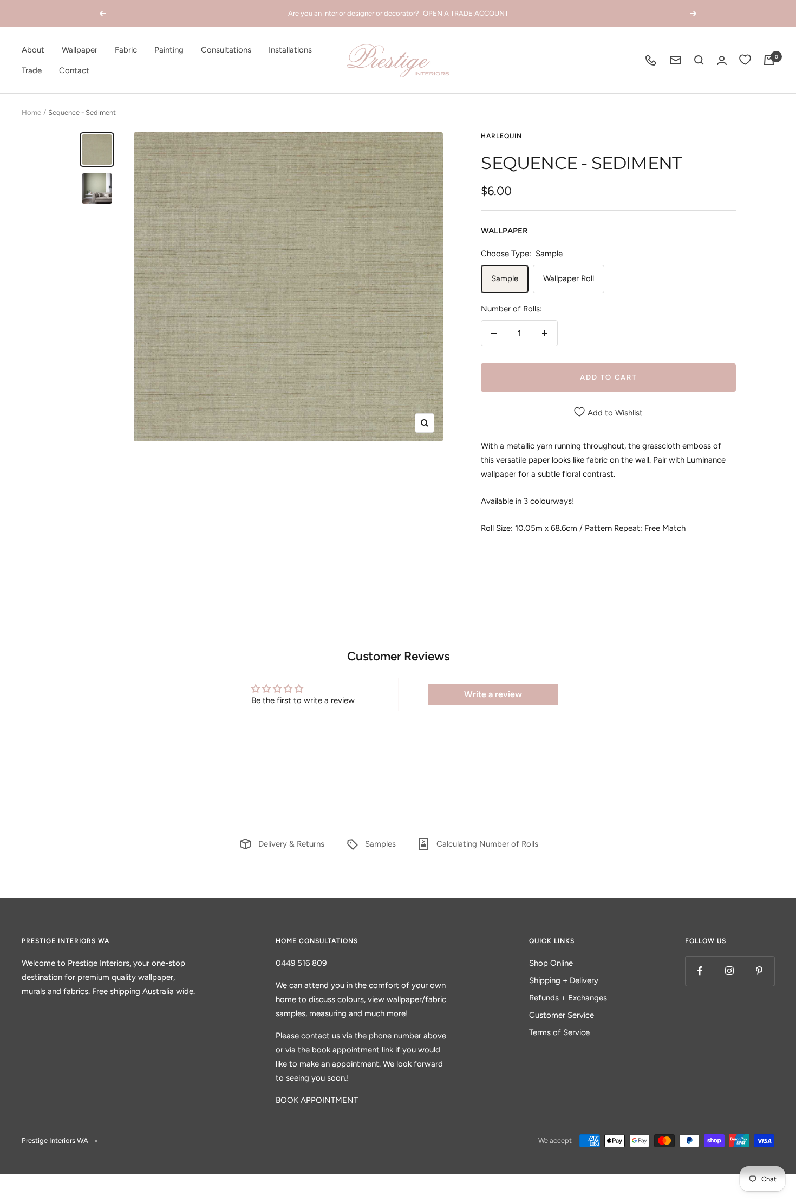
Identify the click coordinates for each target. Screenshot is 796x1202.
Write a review (493, 694)
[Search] (699, 60)
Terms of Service (559, 1032)
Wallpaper (79, 50)
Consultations (226, 50)
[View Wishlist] (745, 60)
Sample (504, 278)
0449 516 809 (301, 963)
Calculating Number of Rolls (487, 844)
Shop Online (551, 963)
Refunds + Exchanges (568, 998)
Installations (290, 50)
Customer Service (561, 1015)
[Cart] (769, 60)
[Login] (722, 60)
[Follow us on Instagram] (730, 971)
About (33, 50)
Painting (169, 50)
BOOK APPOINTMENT (317, 1100)
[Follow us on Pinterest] (759, 971)
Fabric (126, 50)
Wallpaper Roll (568, 278)
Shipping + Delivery (563, 980)
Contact (74, 70)
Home (31, 112)
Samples (380, 844)
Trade (32, 70)
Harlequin (501, 136)
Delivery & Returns (291, 844)
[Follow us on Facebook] (700, 971)
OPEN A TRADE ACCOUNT (465, 13)
